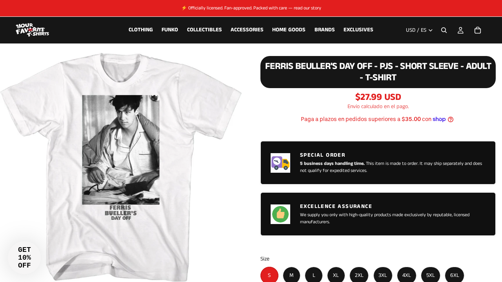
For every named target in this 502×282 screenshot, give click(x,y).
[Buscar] (444, 30)
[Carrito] (477, 30)
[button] (24, 257)
